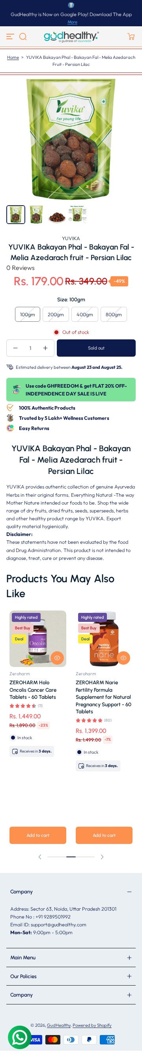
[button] (22, 36)
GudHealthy (59, 1025)
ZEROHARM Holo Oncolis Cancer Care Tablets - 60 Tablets (32, 689)
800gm (114, 314)
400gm (85, 314)
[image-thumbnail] (15, 214)
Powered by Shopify (92, 1025)
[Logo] (71, 36)
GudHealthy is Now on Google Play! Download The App (71, 14)
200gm (56, 314)
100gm (27, 314)
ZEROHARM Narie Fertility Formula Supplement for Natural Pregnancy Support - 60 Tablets (103, 696)
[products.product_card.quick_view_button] (57, 658)
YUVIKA (71, 238)
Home (13, 57)
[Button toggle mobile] (11, 36)
